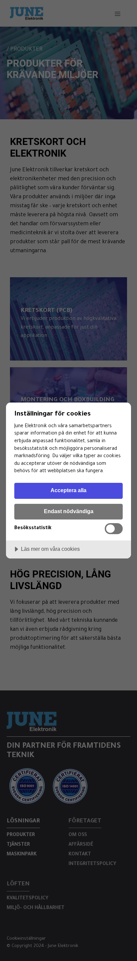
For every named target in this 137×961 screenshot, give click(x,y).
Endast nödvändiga (68, 511)
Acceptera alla (68, 490)
